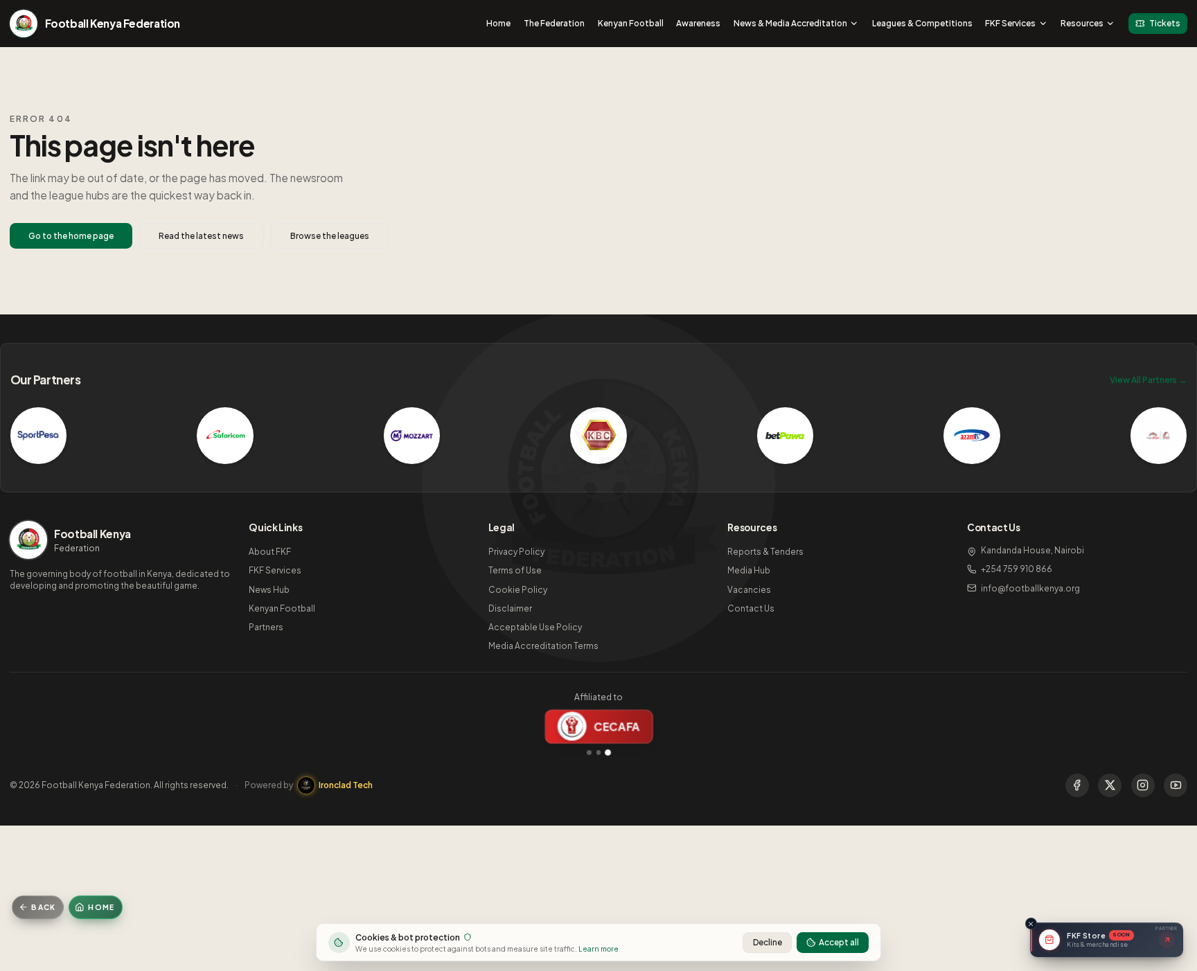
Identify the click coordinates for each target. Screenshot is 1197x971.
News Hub (269, 590)
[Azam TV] (971, 435)
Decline (767, 942)
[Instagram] (1143, 785)
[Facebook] (1077, 785)
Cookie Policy (517, 590)
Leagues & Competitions (922, 23)
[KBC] (598, 435)
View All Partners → (1148, 380)
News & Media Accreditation (790, 23)
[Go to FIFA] (589, 752)
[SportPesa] (38, 435)
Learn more (598, 948)
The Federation (554, 23)
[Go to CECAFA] (607, 752)
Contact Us (750, 608)
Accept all (839, 942)
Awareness (698, 23)
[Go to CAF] (598, 752)
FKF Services (1010, 23)
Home (498, 23)
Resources (1082, 23)
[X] (1109, 785)
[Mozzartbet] (412, 435)
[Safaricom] (225, 435)
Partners (266, 627)
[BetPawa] (785, 435)
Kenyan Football (631, 23)
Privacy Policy (516, 551)
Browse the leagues (329, 236)
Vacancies (749, 590)
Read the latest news (201, 236)
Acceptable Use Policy (535, 627)
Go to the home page (71, 236)
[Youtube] (1175, 785)
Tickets (1164, 23)
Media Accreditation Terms (543, 646)
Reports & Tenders (765, 551)
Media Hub (748, 570)
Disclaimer (510, 608)
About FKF (270, 551)
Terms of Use (515, 570)
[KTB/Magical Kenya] (1158, 435)
